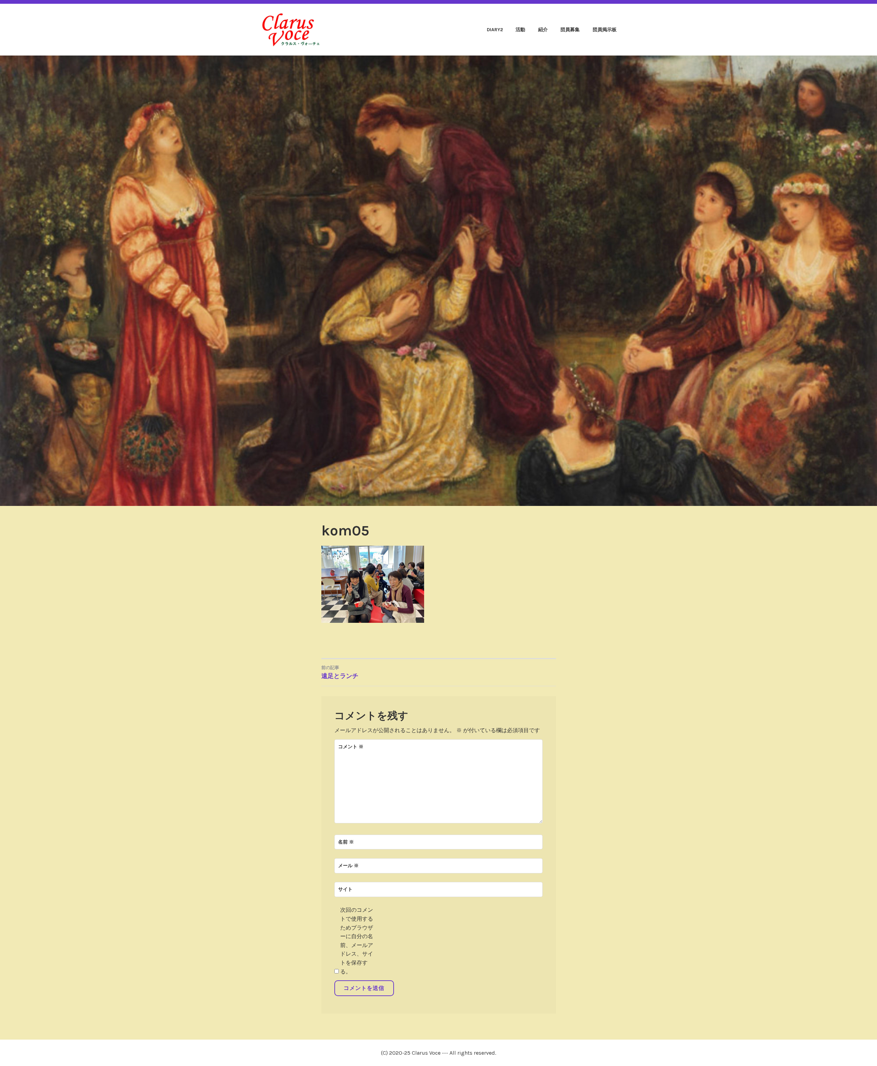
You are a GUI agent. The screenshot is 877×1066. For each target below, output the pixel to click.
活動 (520, 30)
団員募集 (570, 30)
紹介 (543, 30)
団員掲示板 (605, 30)
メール (348, 866)
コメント (350, 747)
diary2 (495, 30)
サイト (345, 889)
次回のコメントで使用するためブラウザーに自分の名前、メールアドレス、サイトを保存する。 (356, 940)
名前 (346, 842)
